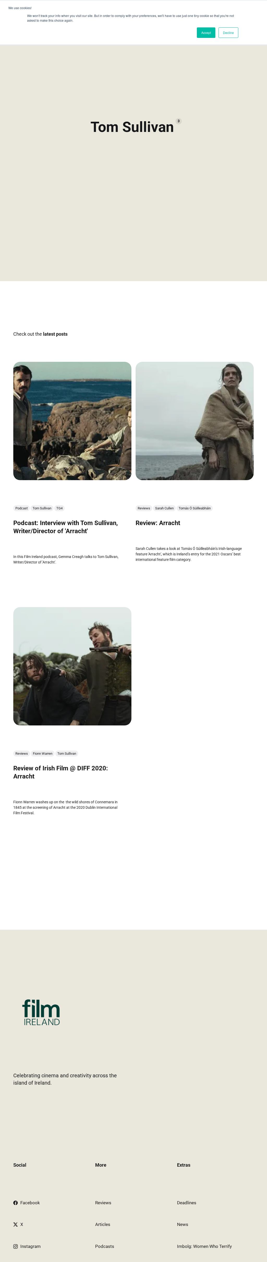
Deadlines (186, 1202)
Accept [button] (206, 32)
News (182, 1224)
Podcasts (104, 1246)
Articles (102, 1224)
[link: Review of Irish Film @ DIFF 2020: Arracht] (72, 724)
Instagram (30, 1246)
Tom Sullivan (42, 508)
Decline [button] (228, 32)
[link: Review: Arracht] (195, 478)
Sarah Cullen (164, 508)
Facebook (30, 1202)
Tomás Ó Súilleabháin (195, 508)
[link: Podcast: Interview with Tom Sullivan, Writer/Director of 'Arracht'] (72, 478)
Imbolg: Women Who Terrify (204, 1246)
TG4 (59, 508)
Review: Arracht (158, 523)
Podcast (21, 508)
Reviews (144, 508)
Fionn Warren (42, 754)
